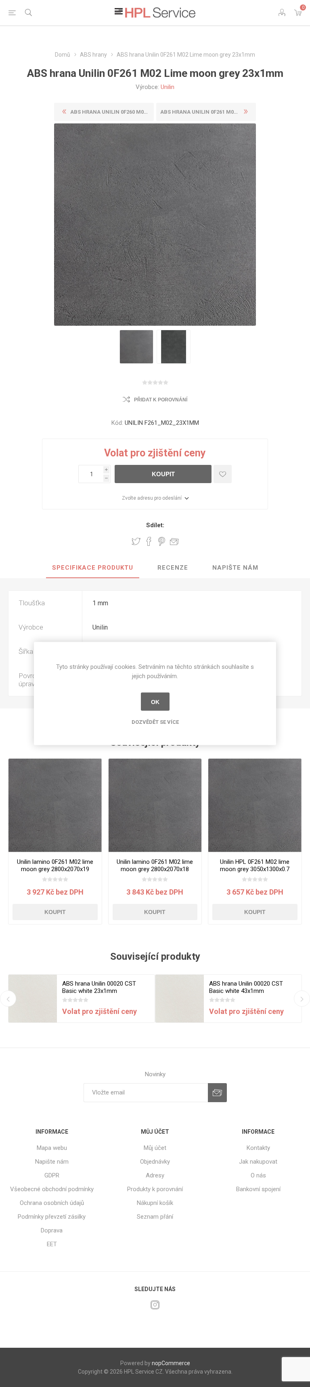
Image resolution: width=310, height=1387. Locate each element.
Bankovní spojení (258, 1189)
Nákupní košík (155, 1203)
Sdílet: (155, 525)
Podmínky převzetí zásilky (52, 1216)
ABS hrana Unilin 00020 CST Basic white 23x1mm (99, 987)
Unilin (167, 87)
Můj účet (155, 1148)
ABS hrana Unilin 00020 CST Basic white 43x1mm (246, 987)
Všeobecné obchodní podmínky (52, 1189)
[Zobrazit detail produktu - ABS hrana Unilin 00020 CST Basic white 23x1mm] (32, 999)
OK (155, 701)
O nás (258, 1175)
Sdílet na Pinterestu (161, 541)
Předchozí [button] (8, 998)
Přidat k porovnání (160, 400)
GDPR (51, 1175)
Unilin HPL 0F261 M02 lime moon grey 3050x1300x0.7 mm (254, 869)
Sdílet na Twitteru (136, 541)
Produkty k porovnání (155, 1189)
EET (52, 1244)
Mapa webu (52, 1148)
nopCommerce (171, 1363)
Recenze (172, 567)
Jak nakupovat (258, 1161)
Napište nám (235, 567)
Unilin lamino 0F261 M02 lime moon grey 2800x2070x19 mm (55, 869)
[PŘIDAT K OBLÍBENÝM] (223, 474)
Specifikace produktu (92, 567)
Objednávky (155, 1161)
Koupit (163, 474)
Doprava (52, 1230)
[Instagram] (155, 1304)
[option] (136, 347)
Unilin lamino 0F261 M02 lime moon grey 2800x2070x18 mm (155, 869)
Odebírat (217, 1092)
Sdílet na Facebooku (149, 541)
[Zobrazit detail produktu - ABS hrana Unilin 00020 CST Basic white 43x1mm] (179, 999)
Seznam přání (155, 1216)
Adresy (155, 1175)
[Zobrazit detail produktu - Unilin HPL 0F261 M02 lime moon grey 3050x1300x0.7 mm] (255, 805)
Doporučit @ (174, 541)
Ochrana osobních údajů (52, 1203)
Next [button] (302, 998)
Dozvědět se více (155, 722)
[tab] (92, 568)
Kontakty (258, 1148)
